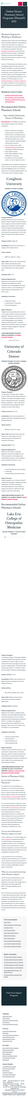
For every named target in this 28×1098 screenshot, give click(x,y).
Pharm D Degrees (6, 1054)
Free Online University (9, 930)
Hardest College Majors (8, 1050)
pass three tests (14, 807)
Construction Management (9, 1074)
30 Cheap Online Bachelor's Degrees (13, 959)
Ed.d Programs (5, 1022)
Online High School (7, 1016)
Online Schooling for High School (12, 925)
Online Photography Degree (11, 933)
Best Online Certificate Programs (12, 946)
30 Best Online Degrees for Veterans (13, 962)
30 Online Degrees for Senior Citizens (13, 965)
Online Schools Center (6, 3)
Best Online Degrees (9, 938)
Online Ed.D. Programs (9, 935)
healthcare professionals (7, 51)
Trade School (7, 922)
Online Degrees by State (8, 1076)
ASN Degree (5, 1033)
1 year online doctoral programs (10, 1035)
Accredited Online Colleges (9, 1066)
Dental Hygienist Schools (8, 1039)
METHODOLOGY (5, 121)
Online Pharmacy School (8, 1037)
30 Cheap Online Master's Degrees (13, 957)
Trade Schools (6, 1018)
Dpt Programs (5, 1070)
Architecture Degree (7, 1072)
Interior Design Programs (8, 1068)
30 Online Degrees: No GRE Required (13, 967)
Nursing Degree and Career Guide (14, 97)
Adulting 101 (5, 1060)
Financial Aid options (10, 147)
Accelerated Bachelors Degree (10, 1024)
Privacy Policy (12, 1094)
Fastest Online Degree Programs (12, 941)
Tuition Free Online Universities (10, 1020)
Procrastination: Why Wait (8, 1058)
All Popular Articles (7, 1041)
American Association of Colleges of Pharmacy (13, 81)
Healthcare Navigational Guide (13, 95)
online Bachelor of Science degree (12, 796)
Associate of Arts (8, 927)
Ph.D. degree (7, 839)
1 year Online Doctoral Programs (12, 944)
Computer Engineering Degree (9, 1056)
